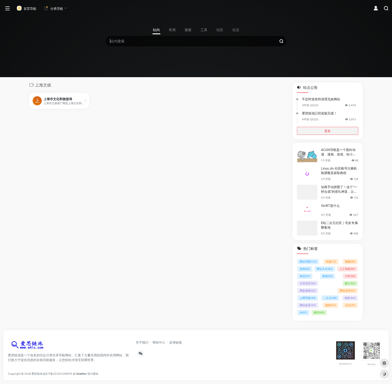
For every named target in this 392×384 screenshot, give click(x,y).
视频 (350, 261)
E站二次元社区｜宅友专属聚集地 (339, 225)
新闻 (327, 276)
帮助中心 (158, 342)
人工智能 (347, 269)
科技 (305, 276)
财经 (319, 312)
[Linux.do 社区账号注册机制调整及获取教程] (307, 173)
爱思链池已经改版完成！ (319, 113)
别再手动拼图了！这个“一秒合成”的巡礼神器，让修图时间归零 (339, 189)
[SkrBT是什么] (307, 210)
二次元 (330, 298)
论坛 (350, 305)
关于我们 (142, 342)
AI (303, 312)
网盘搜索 (308, 290)
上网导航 (308, 298)
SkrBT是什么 (330, 205)
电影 (350, 298)
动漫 (331, 261)
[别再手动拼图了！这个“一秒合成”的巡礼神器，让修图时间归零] (307, 192)
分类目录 (308, 283)
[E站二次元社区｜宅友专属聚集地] (307, 228)
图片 (350, 283)
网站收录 (308, 305)
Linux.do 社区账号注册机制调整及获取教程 (339, 170)
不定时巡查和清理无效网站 (321, 99)
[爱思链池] (28, 346)
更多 (327, 131)
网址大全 (325, 269)
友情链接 (175, 342)
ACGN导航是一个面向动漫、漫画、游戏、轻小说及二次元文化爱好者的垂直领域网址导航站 (338, 152)
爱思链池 (37, 373)
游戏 (305, 269)
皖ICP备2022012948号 (57, 373)
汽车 (350, 276)
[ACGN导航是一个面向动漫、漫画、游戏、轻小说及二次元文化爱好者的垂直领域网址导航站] (307, 155)
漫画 (330, 305)
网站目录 (347, 290)
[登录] (375, 8)
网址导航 (308, 261)
